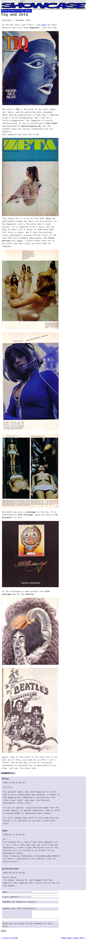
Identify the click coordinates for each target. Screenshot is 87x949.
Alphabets (28, 11)
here (44, 25)
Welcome (5, 11)
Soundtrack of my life (16, 11)
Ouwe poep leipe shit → (73, 938)
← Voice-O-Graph (9, 938)
